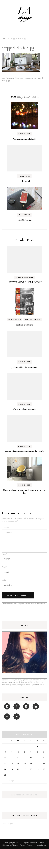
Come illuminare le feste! (24, 138)
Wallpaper (24, 176)
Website (5, 580)
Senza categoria (24, 277)
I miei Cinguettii (8, 823)
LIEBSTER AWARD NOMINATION (24, 282)
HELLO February (25, 219)
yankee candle (32, 320)
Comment (5, 527)
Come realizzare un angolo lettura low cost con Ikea (24, 492)
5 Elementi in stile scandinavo (24, 366)
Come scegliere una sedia (24, 409)
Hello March (24, 181)
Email (4, 567)
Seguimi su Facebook (24, 795)
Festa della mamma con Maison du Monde (24, 451)
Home (4, 39)
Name (4, 554)
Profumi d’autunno (24, 324)
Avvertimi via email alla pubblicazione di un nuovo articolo (24, 604)
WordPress (41, 845)
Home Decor (24, 134)
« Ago (11, 781)
